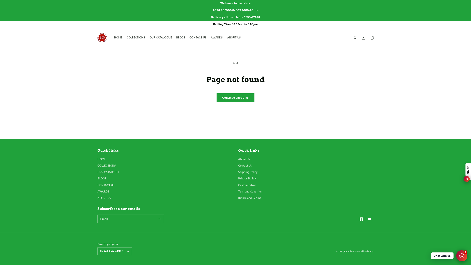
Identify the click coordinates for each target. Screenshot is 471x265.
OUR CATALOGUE (109, 172)
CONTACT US (106, 185)
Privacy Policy (247, 178)
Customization (247, 185)
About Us (244, 159)
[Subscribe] (160, 219)
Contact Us (245, 165)
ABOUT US (104, 197)
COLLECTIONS (107, 165)
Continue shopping (235, 97)
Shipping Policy (248, 172)
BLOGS (102, 178)
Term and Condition (250, 191)
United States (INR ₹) (112, 251)
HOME (102, 159)
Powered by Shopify (364, 251)
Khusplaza (349, 251)
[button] (355, 38)
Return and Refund (249, 197)
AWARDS (103, 191)
